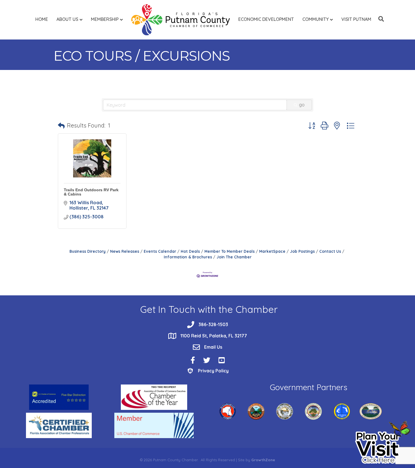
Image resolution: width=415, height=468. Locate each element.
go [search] (302, 104)
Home (41, 19)
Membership (105, 19)
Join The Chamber (234, 256)
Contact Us (330, 251)
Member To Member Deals (229, 251)
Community (315, 19)
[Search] (379, 18)
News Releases (124, 251)
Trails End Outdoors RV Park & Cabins (91, 192)
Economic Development (266, 19)
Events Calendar (160, 251)
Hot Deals (190, 251)
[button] (61, 125)
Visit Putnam (356, 19)
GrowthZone (263, 460)
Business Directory (87, 251)
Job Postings (302, 251)
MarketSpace (272, 251)
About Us (67, 19)
